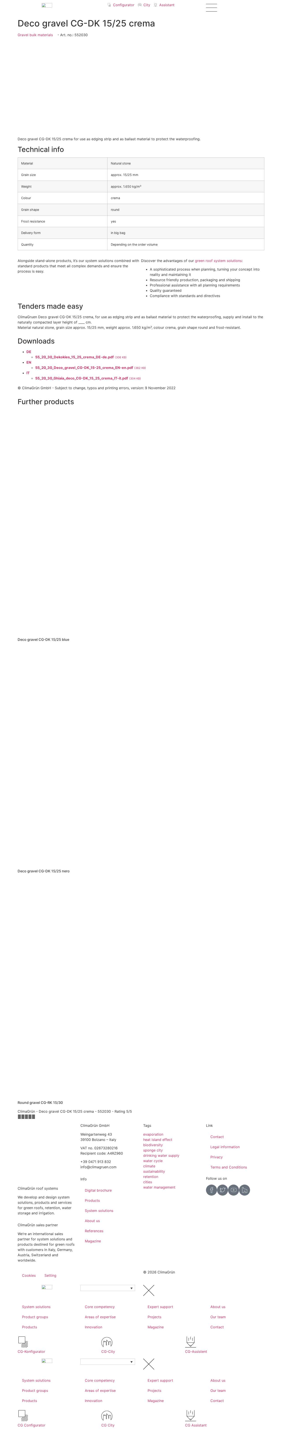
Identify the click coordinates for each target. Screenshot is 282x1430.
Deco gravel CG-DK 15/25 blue (43, 639)
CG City (108, 1425)
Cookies (29, 1275)
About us (92, 1221)
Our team (218, 1317)
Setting (50, 1275)
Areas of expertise (100, 1317)
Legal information (225, 1147)
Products (92, 1200)
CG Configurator (31, 1425)
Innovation (93, 1327)
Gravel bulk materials (35, 35)
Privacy (216, 1157)
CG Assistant (196, 1425)
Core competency (100, 1307)
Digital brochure (98, 1190)
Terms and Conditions (228, 1167)
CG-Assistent (196, 1351)
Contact (217, 1137)
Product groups (35, 1317)
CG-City (108, 1351)
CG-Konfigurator (31, 1351)
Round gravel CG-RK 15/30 (40, 1102)
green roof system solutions (218, 260)
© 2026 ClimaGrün (159, 1272)
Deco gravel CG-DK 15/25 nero (44, 871)
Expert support (160, 1307)
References (94, 1231)
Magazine (93, 1241)
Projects (154, 1317)
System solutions (99, 1210)
